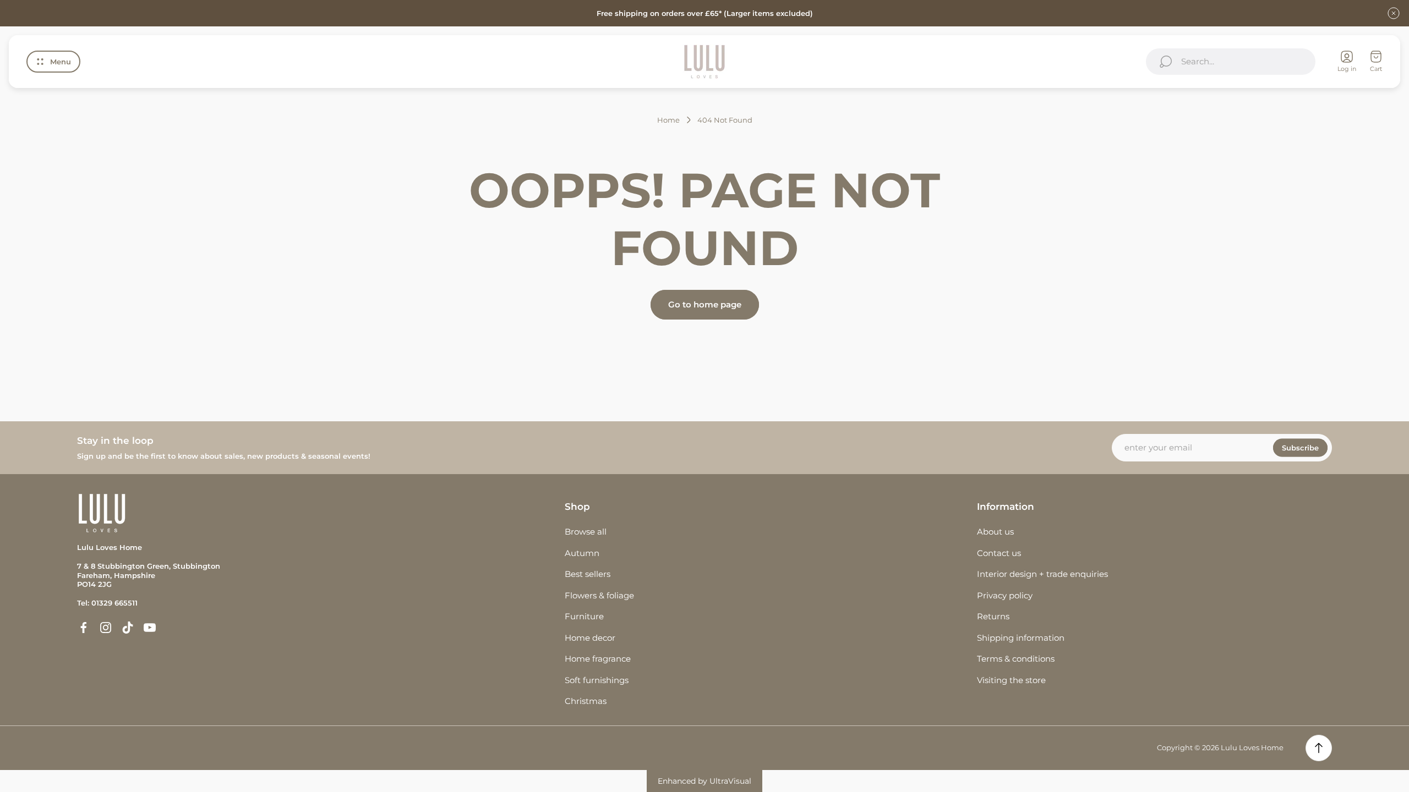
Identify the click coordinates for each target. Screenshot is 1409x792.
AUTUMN (582, 553)
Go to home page (704, 304)
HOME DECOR (590, 637)
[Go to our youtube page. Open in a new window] (149, 627)
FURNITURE (584, 616)
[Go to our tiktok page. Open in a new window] (127, 627)
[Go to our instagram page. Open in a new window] (105, 627)
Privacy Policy (1005, 595)
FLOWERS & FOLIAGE (599, 595)
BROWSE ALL (586, 531)
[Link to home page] (102, 513)
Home (668, 120)
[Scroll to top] (1319, 748)
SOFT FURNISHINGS (597, 680)
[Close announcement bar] (1393, 13)
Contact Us (999, 553)
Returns (993, 616)
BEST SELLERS (587, 574)
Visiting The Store (1011, 680)
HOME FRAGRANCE (598, 658)
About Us (995, 531)
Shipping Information (1020, 637)
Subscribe (1300, 447)
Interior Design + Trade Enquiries (1042, 574)
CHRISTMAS (586, 701)
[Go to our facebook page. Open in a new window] (83, 627)
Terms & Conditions (1016, 658)
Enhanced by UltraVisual (704, 781)
